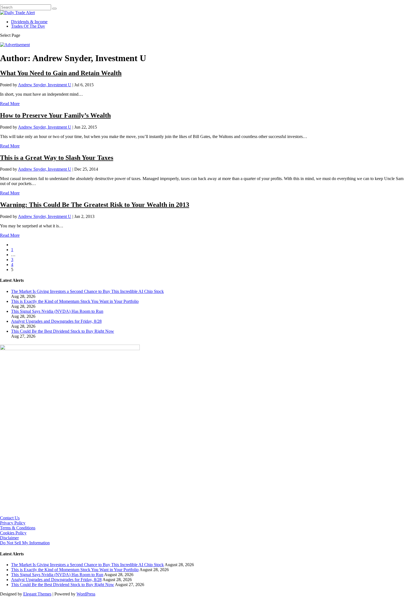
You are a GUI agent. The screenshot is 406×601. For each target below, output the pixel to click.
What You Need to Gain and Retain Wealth (61, 73)
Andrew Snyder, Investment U (44, 84)
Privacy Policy (12, 523)
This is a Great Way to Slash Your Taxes (56, 157)
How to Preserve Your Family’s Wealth (55, 115)
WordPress (86, 594)
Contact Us (10, 518)
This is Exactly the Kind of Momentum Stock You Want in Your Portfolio (75, 301)
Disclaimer (9, 537)
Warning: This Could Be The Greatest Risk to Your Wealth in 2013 (94, 204)
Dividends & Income (29, 21)
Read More (10, 103)
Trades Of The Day (28, 26)
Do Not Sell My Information (25, 542)
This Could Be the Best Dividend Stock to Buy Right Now (62, 331)
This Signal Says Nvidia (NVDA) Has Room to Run (57, 311)
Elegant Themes (37, 594)
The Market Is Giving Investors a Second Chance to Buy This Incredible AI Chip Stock (87, 291)
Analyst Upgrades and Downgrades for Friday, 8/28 (56, 321)
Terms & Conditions (17, 527)
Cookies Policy (13, 532)
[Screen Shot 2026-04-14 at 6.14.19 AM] (70, 348)
